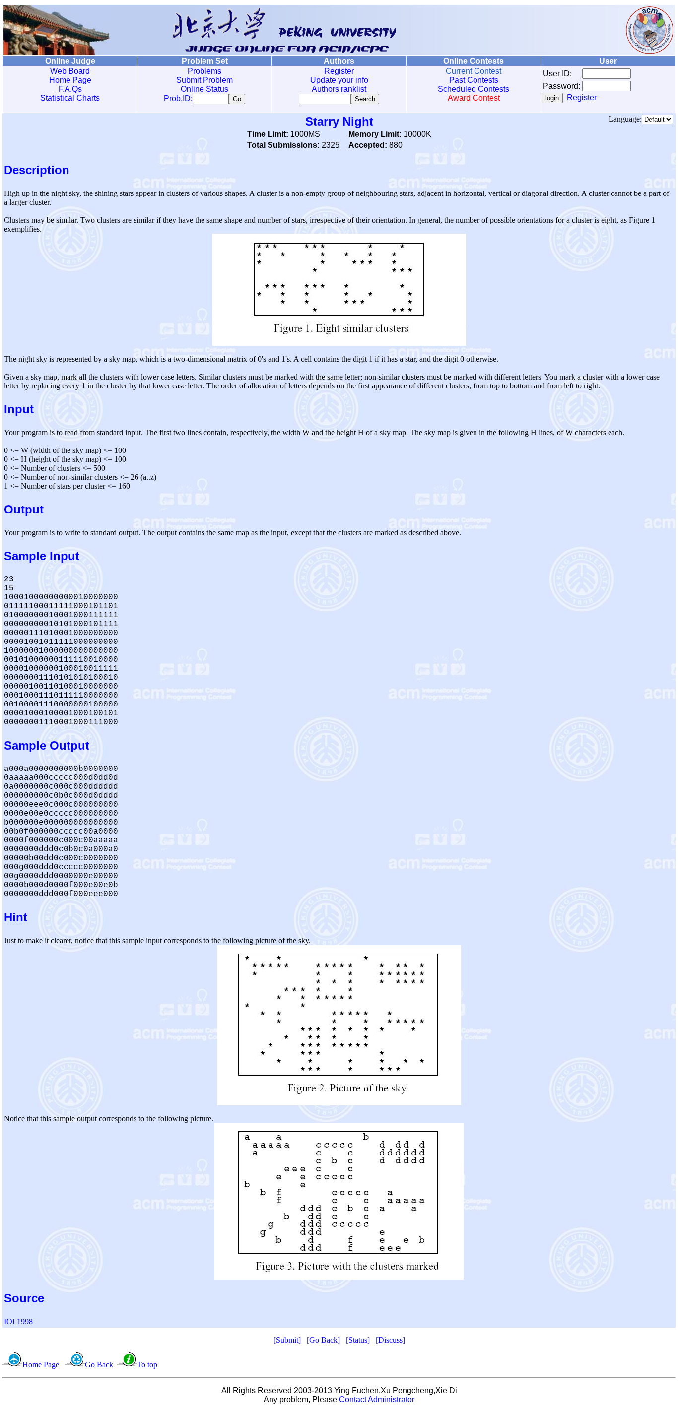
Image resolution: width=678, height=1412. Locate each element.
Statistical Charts (70, 98)
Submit (287, 1340)
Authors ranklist (339, 89)
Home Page (70, 80)
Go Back (323, 1340)
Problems (204, 71)
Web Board (70, 71)
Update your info (339, 80)
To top (147, 1364)
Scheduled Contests (473, 89)
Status (357, 1340)
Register (339, 71)
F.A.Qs (70, 89)
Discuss (390, 1340)
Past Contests (473, 80)
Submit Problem (204, 80)
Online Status (204, 89)
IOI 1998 (18, 1321)
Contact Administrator (376, 1399)
